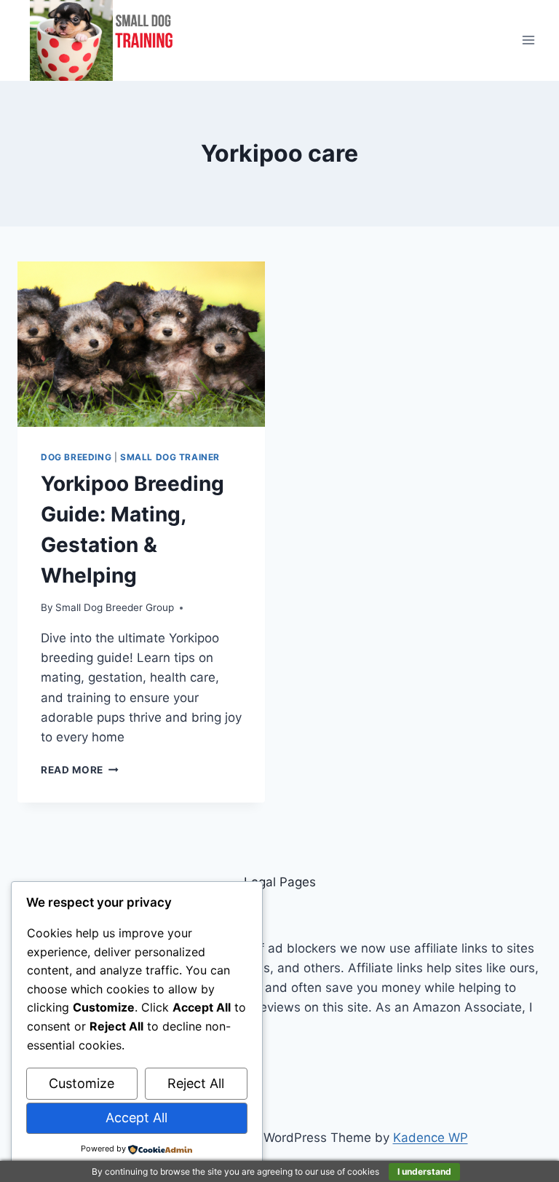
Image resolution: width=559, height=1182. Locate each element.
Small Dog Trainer (170, 457)
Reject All (195, 1083)
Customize (81, 1083)
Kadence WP (430, 1137)
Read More (80, 770)
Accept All (136, 1117)
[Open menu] (528, 40)
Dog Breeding (76, 457)
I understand (424, 1171)
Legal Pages (280, 882)
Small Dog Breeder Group (114, 607)
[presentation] (141, 344)
